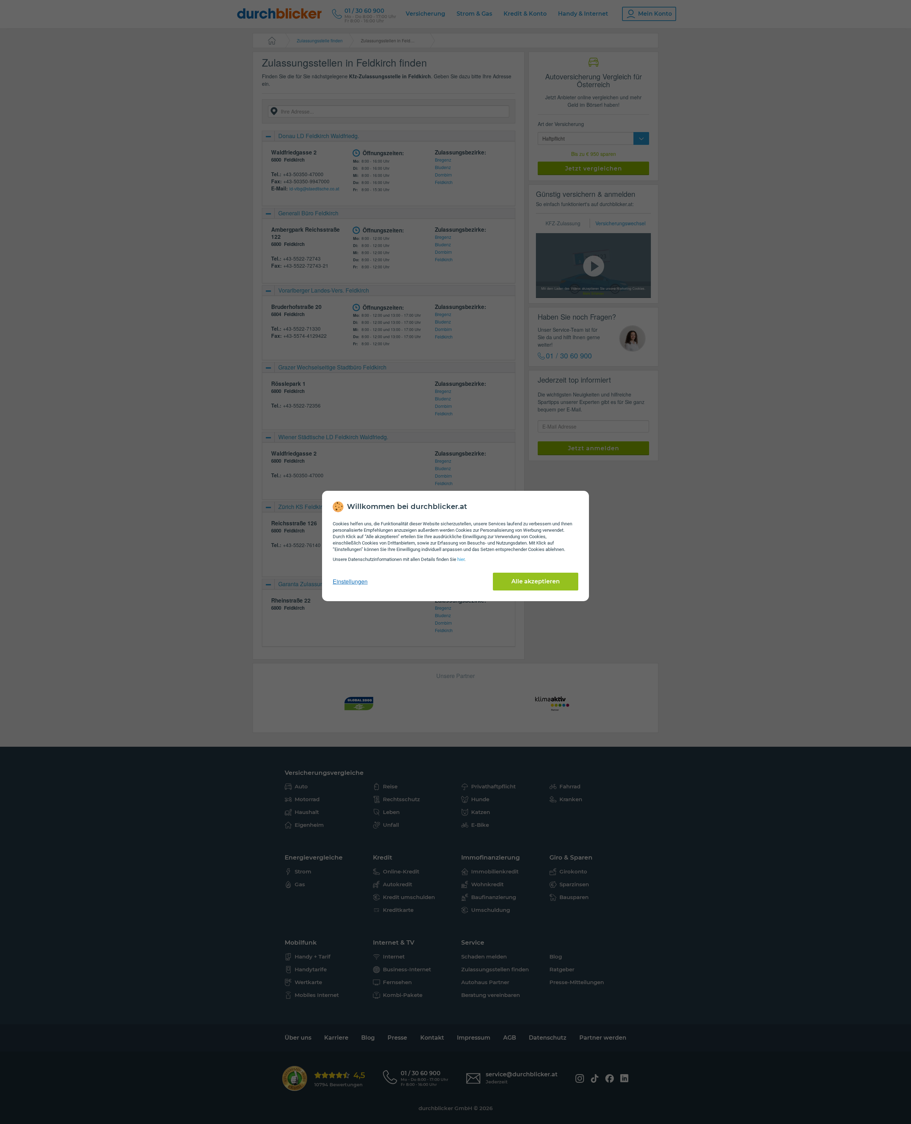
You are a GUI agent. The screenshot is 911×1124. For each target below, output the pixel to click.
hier (460, 559)
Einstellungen (350, 581)
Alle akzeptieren (535, 581)
